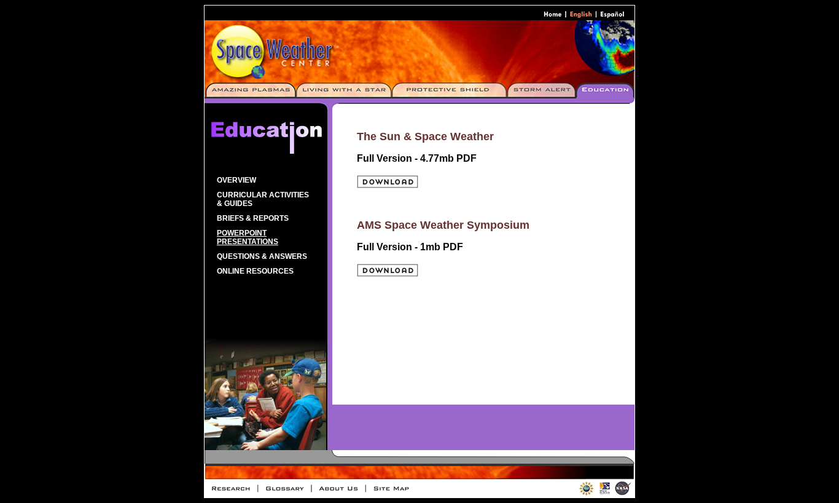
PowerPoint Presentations (247, 237)
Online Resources (255, 271)
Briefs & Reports (253, 218)
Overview (236, 180)
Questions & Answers (262, 256)
